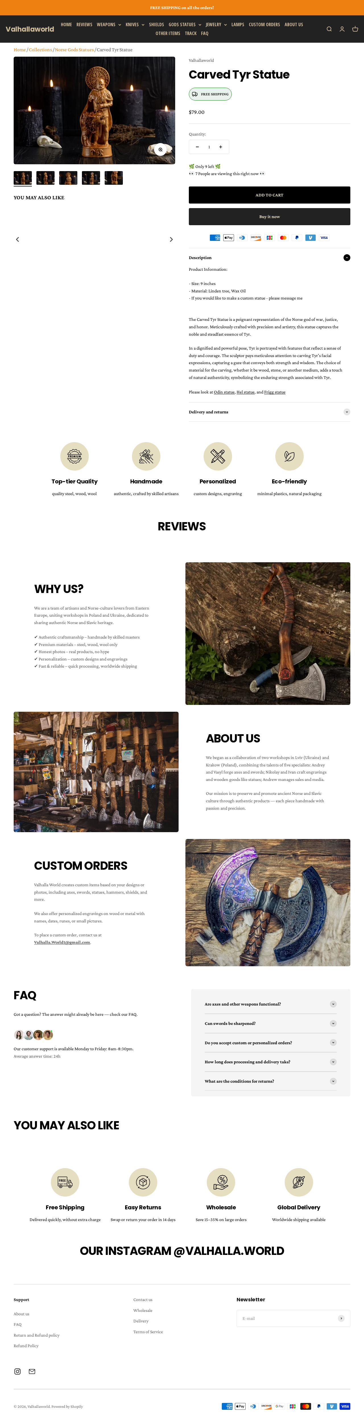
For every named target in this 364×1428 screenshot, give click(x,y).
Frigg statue (275, 391)
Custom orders (264, 24)
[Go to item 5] (114, 178)
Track (191, 33)
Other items (168, 33)
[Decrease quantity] (197, 147)
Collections (40, 49)
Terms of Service (148, 1331)
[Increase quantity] (220, 147)
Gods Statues (182, 24)
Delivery (140, 1320)
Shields (156, 24)
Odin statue (224, 391)
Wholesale (142, 1310)
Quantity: (197, 134)
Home (66, 24)
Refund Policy (26, 1345)
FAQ (204, 33)
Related (169, 296)
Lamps (237, 24)
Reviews (84, 24)
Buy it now (269, 216)
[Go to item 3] (68, 178)
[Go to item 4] (91, 178)
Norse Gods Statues (74, 49)
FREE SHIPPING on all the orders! (182, 7)
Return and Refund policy (36, 1335)
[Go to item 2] (45, 178)
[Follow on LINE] (32, 1371)
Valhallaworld (201, 60)
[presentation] (18, 239)
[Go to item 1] (23, 178)
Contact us (142, 1299)
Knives (132, 24)
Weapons (106, 24)
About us (294, 24)
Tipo (160, 296)
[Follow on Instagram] (17, 1371)
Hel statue (246, 391)
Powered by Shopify (67, 1406)
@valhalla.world (228, 1251)
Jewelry (213, 24)
